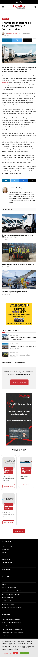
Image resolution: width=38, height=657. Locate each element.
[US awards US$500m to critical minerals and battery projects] (5, 346)
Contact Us (5, 584)
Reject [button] (15, 653)
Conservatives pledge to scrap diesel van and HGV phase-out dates (17, 236)
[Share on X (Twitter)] (17, 40)
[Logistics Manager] (19, 7)
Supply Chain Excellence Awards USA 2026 (8, 478)
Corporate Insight (7, 562)
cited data (5, 82)
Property (4, 552)
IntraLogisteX (5, 635)
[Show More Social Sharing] (34, 40)
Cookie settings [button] (7, 653)
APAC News (5, 18)
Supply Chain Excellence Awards (11, 619)
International (5, 556)
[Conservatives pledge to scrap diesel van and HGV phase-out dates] (19, 223)
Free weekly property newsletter (11, 594)
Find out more (8, 486)
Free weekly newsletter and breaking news (13, 591)
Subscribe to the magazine (9, 587)
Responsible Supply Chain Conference (12, 632)
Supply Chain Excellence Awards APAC (12, 629)
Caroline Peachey (12, 33)
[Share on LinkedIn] (7, 40)
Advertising (5, 581)
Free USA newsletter (7, 597)
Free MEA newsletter (8, 601)
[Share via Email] (27, 40)
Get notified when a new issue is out (12, 607)
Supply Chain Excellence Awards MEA (12, 625)
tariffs (29, 76)
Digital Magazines (6, 569)
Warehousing (5, 549)
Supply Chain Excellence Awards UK (8, 515)
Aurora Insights (6, 559)
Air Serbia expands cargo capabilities (14, 292)
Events (4, 566)
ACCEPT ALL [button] (24, 653)
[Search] (34, 7)
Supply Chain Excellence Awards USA (12, 622)
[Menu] (3, 7)
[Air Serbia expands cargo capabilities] (19, 279)
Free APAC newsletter (8, 604)
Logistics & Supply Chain (8, 546)
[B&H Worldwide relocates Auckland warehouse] (19, 252)
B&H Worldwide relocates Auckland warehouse (18, 264)
